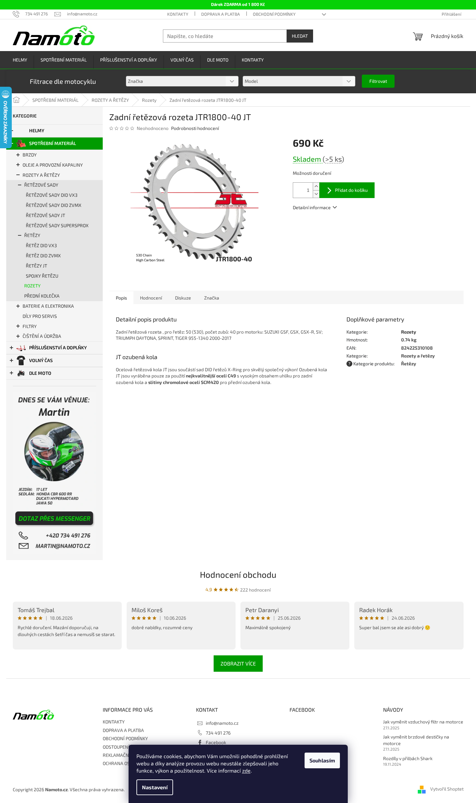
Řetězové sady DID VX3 (52, 195)
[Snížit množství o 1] (316, 194)
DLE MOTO (40, 373)
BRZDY (30, 154)
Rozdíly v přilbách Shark (407, 758)
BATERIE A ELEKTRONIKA (48, 306)
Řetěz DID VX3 (41, 245)
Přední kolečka (42, 296)
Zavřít (328, 226)
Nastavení (154, 787)
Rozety (32, 285)
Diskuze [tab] (183, 298)
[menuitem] (20, 60)
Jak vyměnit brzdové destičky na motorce (416, 740)
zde (246, 770)
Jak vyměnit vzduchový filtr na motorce (423, 721)
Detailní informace (312, 207)
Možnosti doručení (312, 173)
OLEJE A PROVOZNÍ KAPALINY (53, 165)
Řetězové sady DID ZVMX (53, 205)
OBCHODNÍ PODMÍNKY (274, 14)
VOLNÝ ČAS (41, 360)
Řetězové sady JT (45, 215)
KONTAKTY (177, 14)
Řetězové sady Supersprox (57, 225)
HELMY (36, 130)
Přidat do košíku (351, 190)
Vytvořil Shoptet (447, 789)
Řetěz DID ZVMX (43, 255)
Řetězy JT (36, 265)
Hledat (300, 36)
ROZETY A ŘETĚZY (41, 175)
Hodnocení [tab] (151, 298)
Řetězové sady (41, 185)
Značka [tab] (211, 298)
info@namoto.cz (222, 723)
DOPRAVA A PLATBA (220, 14)
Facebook (216, 742)
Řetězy (32, 235)
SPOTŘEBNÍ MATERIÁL (52, 143)
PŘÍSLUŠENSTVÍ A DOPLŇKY (58, 347)
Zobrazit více (238, 663)
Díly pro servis (40, 316)
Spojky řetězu (42, 276)
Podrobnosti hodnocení (195, 128)
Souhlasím (322, 760)
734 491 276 (218, 733)
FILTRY (30, 326)
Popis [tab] (121, 298)
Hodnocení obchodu (238, 574)
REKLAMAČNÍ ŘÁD (121, 755)
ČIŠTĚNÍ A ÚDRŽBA (42, 336)
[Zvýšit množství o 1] (316, 186)
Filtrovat (378, 81)
